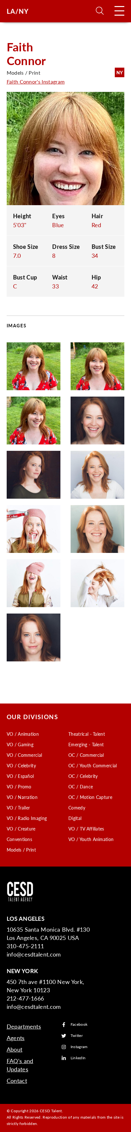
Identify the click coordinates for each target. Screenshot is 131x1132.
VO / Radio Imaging (27, 818)
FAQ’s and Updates (20, 1065)
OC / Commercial (86, 755)
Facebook (79, 1024)
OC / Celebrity (83, 776)
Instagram (79, 1047)
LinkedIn (78, 1058)
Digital (74, 818)
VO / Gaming (20, 744)
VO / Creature (21, 828)
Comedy (76, 807)
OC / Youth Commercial (92, 765)
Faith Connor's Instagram (36, 81)
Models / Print (21, 849)
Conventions (19, 839)
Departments (24, 1026)
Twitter (77, 1035)
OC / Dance (80, 786)
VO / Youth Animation (91, 839)
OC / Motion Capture (90, 797)
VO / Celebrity (21, 765)
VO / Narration (22, 797)
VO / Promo (19, 786)
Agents (16, 1038)
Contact (17, 1080)
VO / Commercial (24, 755)
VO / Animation (23, 734)
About (15, 1049)
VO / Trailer (18, 807)
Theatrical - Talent (86, 734)
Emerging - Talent (86, 744)
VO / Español (20, 776)
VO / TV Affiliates (86, 828)
